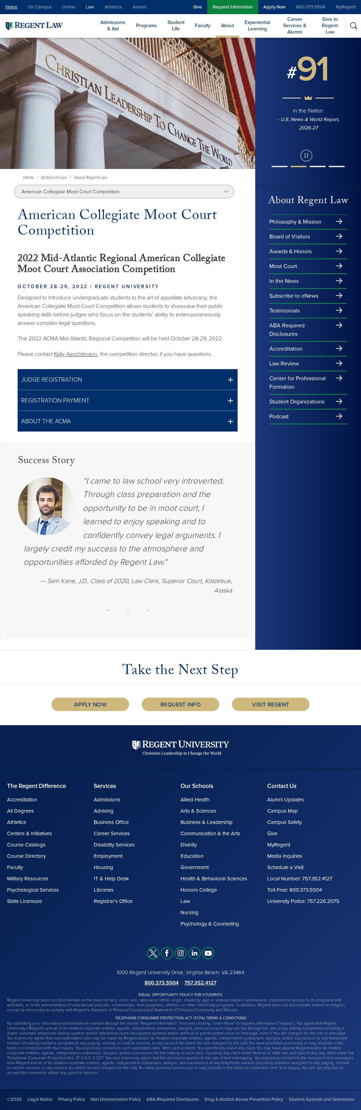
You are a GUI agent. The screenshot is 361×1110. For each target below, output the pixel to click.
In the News (284, 281)
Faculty (202, 26)
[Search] (353, 25)
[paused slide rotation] (306, 156)
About (227, 26)
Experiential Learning (257, 25)
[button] (128, 379)
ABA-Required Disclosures (172, 1099)
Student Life (175, 25)
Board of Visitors (289, 236)
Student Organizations (296, 401)
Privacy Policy (71, 1099)
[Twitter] (153, 953)
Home (11, 7)
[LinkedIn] (194, 953)
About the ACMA (46, 421)
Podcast (279, 416)
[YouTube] (208, 953)
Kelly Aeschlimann (75, 354)
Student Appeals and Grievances (321, 1099)
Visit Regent (270, 704)
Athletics (113, 7)
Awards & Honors (290, 251)
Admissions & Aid (113, 25)
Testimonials (284, 310)
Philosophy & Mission (295, 221)
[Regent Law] (48, 25)
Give (197, 7)
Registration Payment (55, 401)
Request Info (180, 704)
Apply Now (274, 7)
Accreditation (285, 348)
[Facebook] (167, 953)
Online (68, 7)
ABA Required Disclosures (287, 330)
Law (90, 7)
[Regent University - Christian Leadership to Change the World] (180, 747)
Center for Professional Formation (297, 382)
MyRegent (346, 7)
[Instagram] (181, 953)
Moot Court (283, 266)
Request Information (233, 7)
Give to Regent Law (330, 25)
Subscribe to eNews (293, 295)
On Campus (39, 7)
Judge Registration (51, 380)
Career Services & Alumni (294, 25)
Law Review (284, 363)
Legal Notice (40, 1099)
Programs (146, 26)
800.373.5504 (310, 7)
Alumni (140, 7)
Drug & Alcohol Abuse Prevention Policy (243, 1099)
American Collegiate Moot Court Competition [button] (71, 192)
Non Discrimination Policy (116, 1099)
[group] (308, 89)
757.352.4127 (200, 982)
